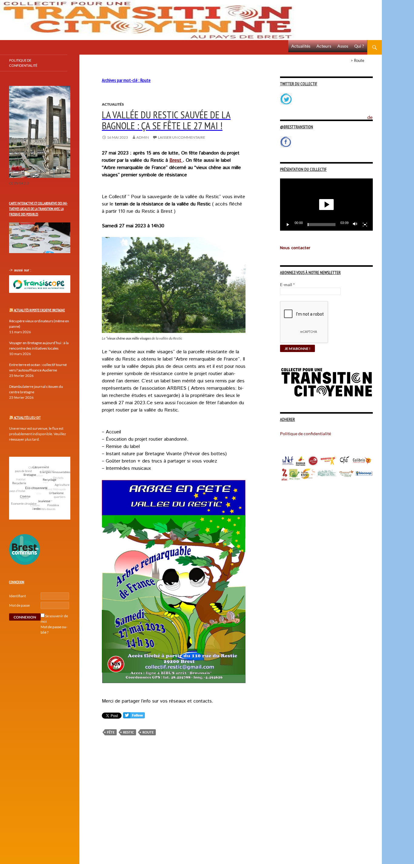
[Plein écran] (365, 225)
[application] (326, 204)
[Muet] (355, 225)
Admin (142, 137)
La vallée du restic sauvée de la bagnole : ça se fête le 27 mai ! (166, 120)
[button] (326, 204)
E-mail (287, 284)
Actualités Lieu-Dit (27, 417)
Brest (176, 160)
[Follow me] (134, 717)
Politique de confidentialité (374, 114)
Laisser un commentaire (181, 137)
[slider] (322, 224)
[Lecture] (288, 225)
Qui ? (359, 46)
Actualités (300, 46)
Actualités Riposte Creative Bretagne (39, 310)
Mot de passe (19, 605)
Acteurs (323, 46)
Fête (111, 732)
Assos (342, 46)
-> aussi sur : (20, 270)
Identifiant (17, 596)
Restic (128, 732)
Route (148, 732)
